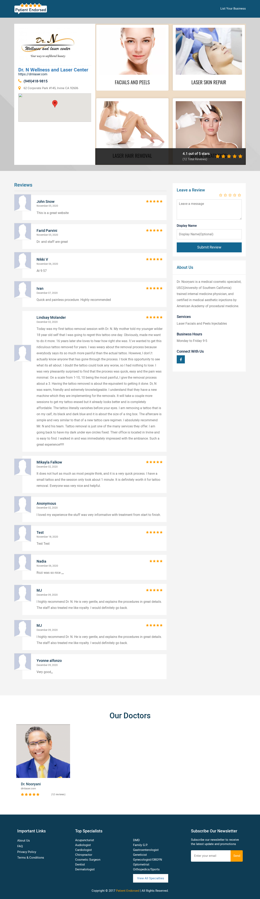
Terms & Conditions (30, 857)
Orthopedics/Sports (146, 869)
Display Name (187, 226)
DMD (136, 840)
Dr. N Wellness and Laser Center (53, 70)
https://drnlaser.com (32, 74)
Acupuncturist (84, 840)
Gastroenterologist (146, 850)
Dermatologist (85, 869)
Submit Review (209, 247)
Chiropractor (83, 855)
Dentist (80, 864)
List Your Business (233, 8)
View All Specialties (150, 878)
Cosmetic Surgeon (87, 859)
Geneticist (140, 855)
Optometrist (141, 864)
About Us (23, 840)
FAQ (20, 846)
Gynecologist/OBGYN (147, 859)
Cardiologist (83, 850)
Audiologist (83, 845)
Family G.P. (140, 845)
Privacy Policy (26, 852)
